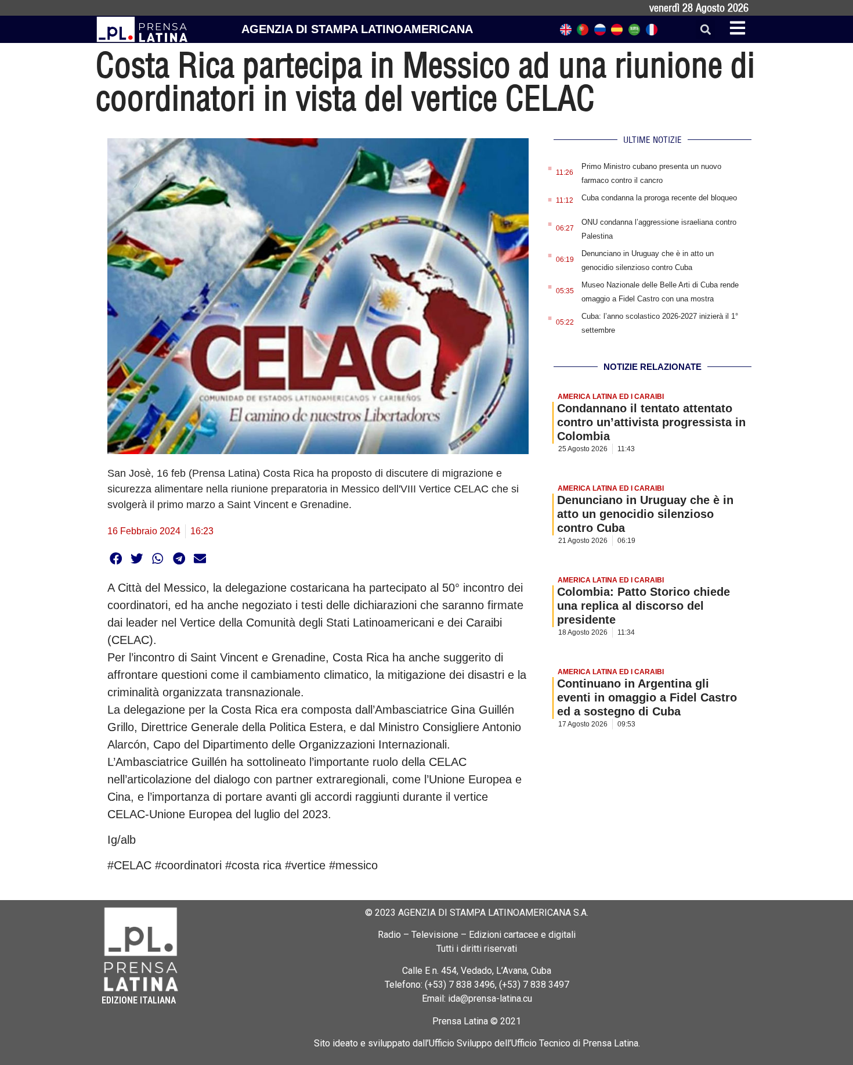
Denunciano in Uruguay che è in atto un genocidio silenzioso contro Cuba (645, 514)
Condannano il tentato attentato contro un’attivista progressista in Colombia (651, 422)
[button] (705, 29)
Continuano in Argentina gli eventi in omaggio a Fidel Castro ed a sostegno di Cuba (647, 697)
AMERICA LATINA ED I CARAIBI (611, 397)
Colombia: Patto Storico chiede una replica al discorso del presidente (643, 605)
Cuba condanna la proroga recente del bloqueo (659, 197)
